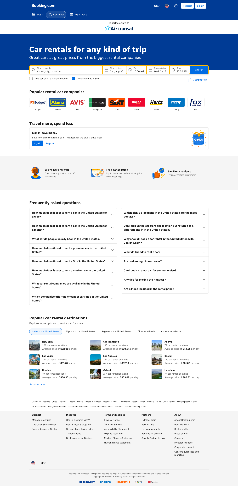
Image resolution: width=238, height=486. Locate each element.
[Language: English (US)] (167, 6)
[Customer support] (176, 6)
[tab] (45, 331)
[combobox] (68, 71)
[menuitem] (37, 14)
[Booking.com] (43, 6)
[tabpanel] (119, 363)
